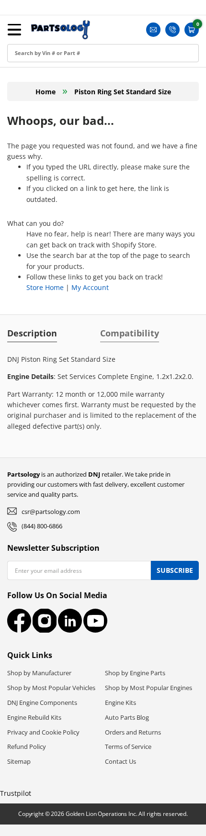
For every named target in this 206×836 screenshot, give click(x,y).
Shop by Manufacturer (39, 673)
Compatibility (129, 333)
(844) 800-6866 (42, 526)
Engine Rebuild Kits (34, 717)
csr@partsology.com (51, 511)
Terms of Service (128, 746)
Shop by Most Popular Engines (148, 687)
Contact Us (120, 761)
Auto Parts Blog (127, 717)
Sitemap (19, 761)
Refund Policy (26, 746)
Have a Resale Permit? (46, 146)
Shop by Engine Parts (135, 673)
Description (32, 333)
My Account (90, 287)
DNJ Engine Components (42, 702)
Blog (17, 103)
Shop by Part (31, 82)
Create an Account (40, 60)
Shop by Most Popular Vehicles (51, 687)
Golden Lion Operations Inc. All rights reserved (126, 814)
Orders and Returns (133, 732)
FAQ (16, 125)
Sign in (21, 39)
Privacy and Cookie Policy (43, 732)
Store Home (45, 287)
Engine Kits (120, 702)
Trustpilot (15, 793)
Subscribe (175, 570)
